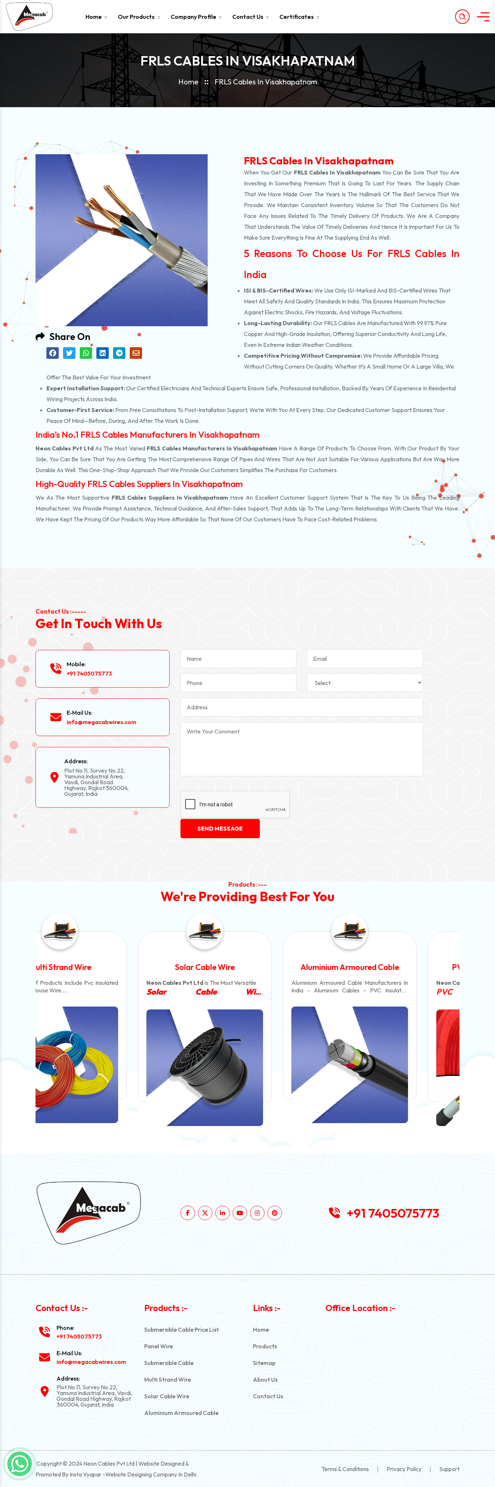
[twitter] (205, 1213)
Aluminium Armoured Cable (247, 967)
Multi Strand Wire (167, 1379)
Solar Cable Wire (103, 967)
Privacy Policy (404, 1469)
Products (265, 1346)
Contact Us (247, 16)
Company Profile (193, 16)
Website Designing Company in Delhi (150, 1474)
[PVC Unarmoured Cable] (392, 1068)
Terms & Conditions (345, 1469)
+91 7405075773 (89, 673)
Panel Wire (158, 1346)
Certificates (296, 16)
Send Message (220, 828)
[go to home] (35, 16)
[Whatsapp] (19, 1464)
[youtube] (240, 1213)
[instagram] (257, 1213)
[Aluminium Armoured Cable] (247, 1065)
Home (94, 16)
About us (265, 1379)
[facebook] (187, 1213)
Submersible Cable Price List (181, 1329)
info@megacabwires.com (101, 722)
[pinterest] (274, 1213)
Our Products (136, 16)
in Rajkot (392, 992)
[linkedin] (222, 1213)
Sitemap (264, 1362)
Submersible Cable (169, 1362)
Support (449, 1469)
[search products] (462, 16)
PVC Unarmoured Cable (392, 967)
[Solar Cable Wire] (102, 1068)
